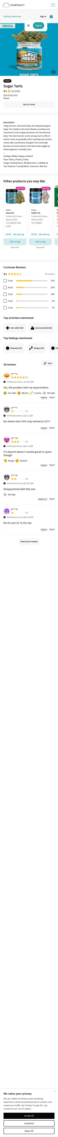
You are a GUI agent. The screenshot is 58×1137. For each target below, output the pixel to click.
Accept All (29, 1115)
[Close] (55, 1091)
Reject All (29, 1131)
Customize (29, 1123)
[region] (29, 1113)
